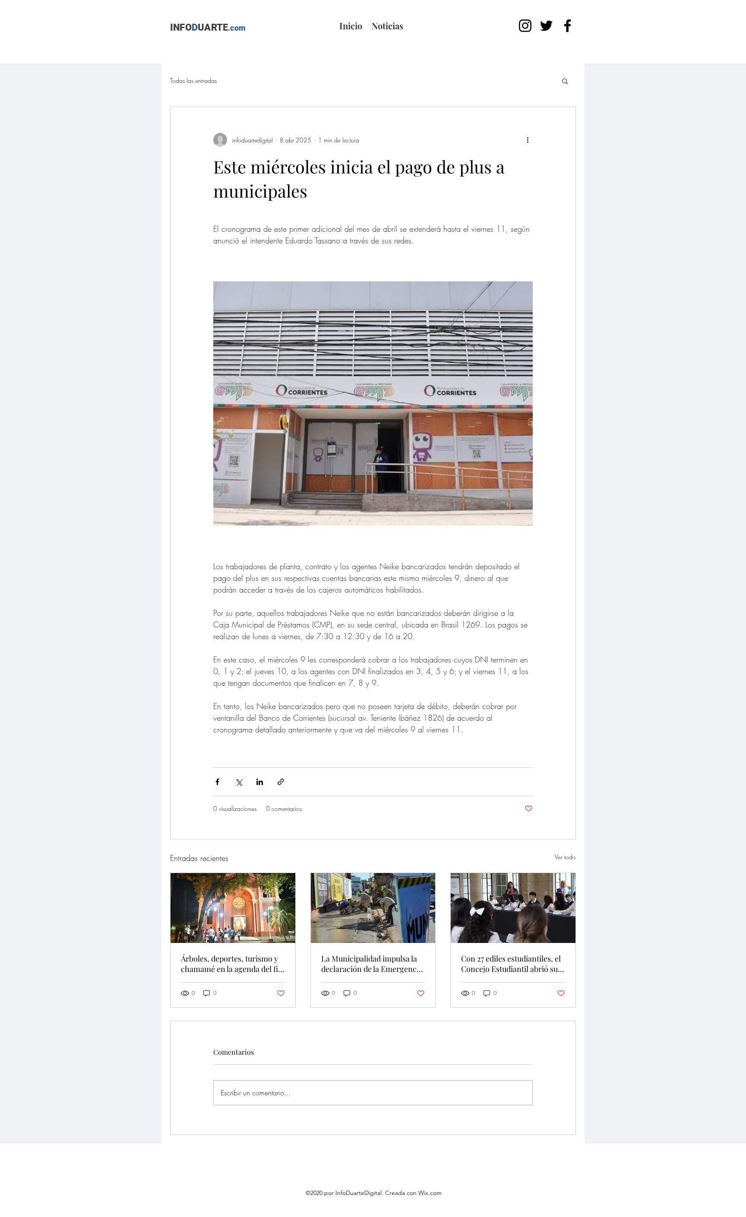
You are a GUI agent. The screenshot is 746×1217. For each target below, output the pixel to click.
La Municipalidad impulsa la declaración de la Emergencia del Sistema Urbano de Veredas (372, 963)
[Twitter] (546, 25)
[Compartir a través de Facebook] (217, 782)
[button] (565, 80)
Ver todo (565, 857)
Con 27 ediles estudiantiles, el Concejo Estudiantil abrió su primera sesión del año (511, 963)
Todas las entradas (193, 80)
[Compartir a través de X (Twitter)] (238, 782)
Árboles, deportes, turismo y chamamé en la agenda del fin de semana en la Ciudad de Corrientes (232, 963)
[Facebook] (567, 25)
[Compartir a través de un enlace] (281, 782)
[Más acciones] (527, 140)
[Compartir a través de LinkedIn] (260, 782)
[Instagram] (525, 25)
